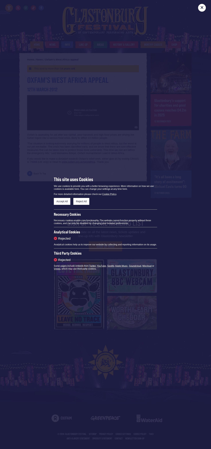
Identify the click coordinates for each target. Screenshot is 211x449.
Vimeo (57, 269)
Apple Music (121, 266)
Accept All (62, 201)
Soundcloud (135, 266)
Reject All (81, 201)
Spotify (110, 266)
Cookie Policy (109, 194)
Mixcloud (147, 266)
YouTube (101, 266)
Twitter (92, 266)
